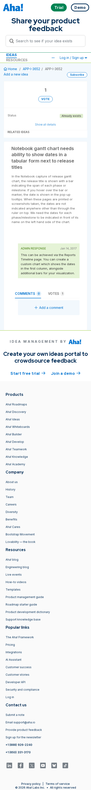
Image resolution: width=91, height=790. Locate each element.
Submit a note (15, 715)
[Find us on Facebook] (20, 765)
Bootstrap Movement (20, 534)
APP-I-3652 (31, 69)
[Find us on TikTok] (65, 765)
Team (10, 497)
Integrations (14, 652)
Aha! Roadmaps (16, 404)
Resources (17, 60)
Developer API (15, 682)
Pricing (10, 644)
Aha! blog (12, 559)
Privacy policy (31, 784)
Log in (10, 697)
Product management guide (25, 597)
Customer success (19, 667)
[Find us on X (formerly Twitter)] (31, 765)
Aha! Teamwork (16, 449)
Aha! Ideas (13, 419)
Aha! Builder (14, 434)
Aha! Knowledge (17, 456)
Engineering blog (17, 567)
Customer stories (17, 674)
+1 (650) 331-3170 (18, 752)
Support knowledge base (23, 619)
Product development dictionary (28, 612)
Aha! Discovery (16, 412)
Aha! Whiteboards (18, 427)
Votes (55, 294)
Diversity (12, 512)
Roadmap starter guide (21, 604)
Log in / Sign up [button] (72, 58)
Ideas (11, 55)
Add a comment (51, 308)
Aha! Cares (13, 527)
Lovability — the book (20, 542)
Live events (14, 574)
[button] (53, 57)
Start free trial (28, 373)
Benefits (11, 519)
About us (12, 482)
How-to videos (16, 582)
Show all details (45, 124)
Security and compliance (22, 689)
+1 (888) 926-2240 (19, 745)
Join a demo (65, 373)
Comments (27, 294)
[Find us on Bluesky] (54, 765)
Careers (11, 504)
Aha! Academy (15, 464)
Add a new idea (16, 74)
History (10, 489)
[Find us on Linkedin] (9, 765)
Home (12, 69)
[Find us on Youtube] (43, 765)
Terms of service (58, 784)
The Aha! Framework (20, 637)
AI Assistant (13, 659)
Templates (13, 589)
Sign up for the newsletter (23, 737)
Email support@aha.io (20, 722)
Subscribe (77, 74)
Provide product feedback (24, 730)
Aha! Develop (15, 442)
